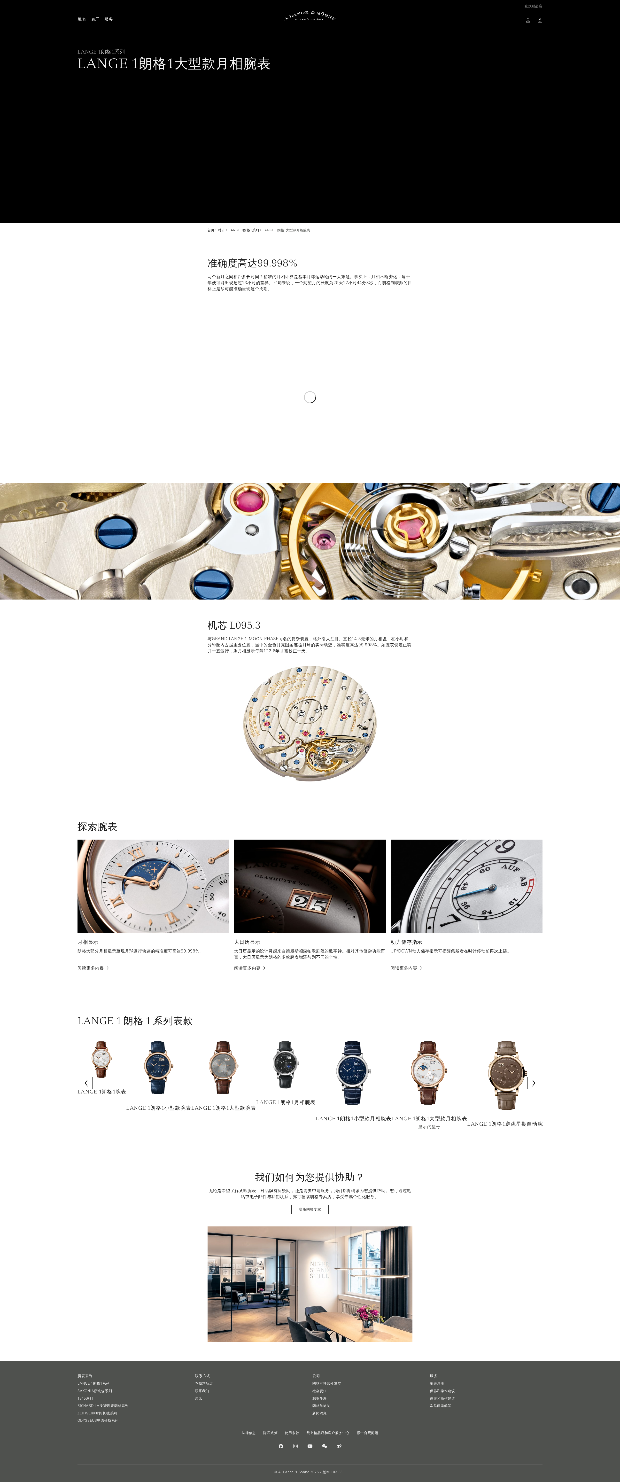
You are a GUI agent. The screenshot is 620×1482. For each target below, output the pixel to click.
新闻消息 (319, 1413)
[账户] (528, 20)
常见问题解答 (440, 1406)
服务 (108, 19)
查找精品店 (204, 1383)
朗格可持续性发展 (326, 1383)
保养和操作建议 (442, 1391)
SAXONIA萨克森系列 (95, 1391)
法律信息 (249, 1433)
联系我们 (202, 1391)
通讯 (198, 1398)
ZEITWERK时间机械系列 (97, 1413)
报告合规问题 (367, 1433)
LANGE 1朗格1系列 (94, 1383)
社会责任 (319, 1391)
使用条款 (292, 1433)
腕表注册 (437, 1383)
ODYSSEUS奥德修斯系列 (98, 1420)
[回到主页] (310, 16)
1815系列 (85, 1398)
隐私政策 (270, 1433)
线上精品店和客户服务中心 (328, 1433)
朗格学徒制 (321, 1406)
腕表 (82, 19)
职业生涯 (319, 1398)
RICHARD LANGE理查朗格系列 (103, 1406)
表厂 (95, 19)
